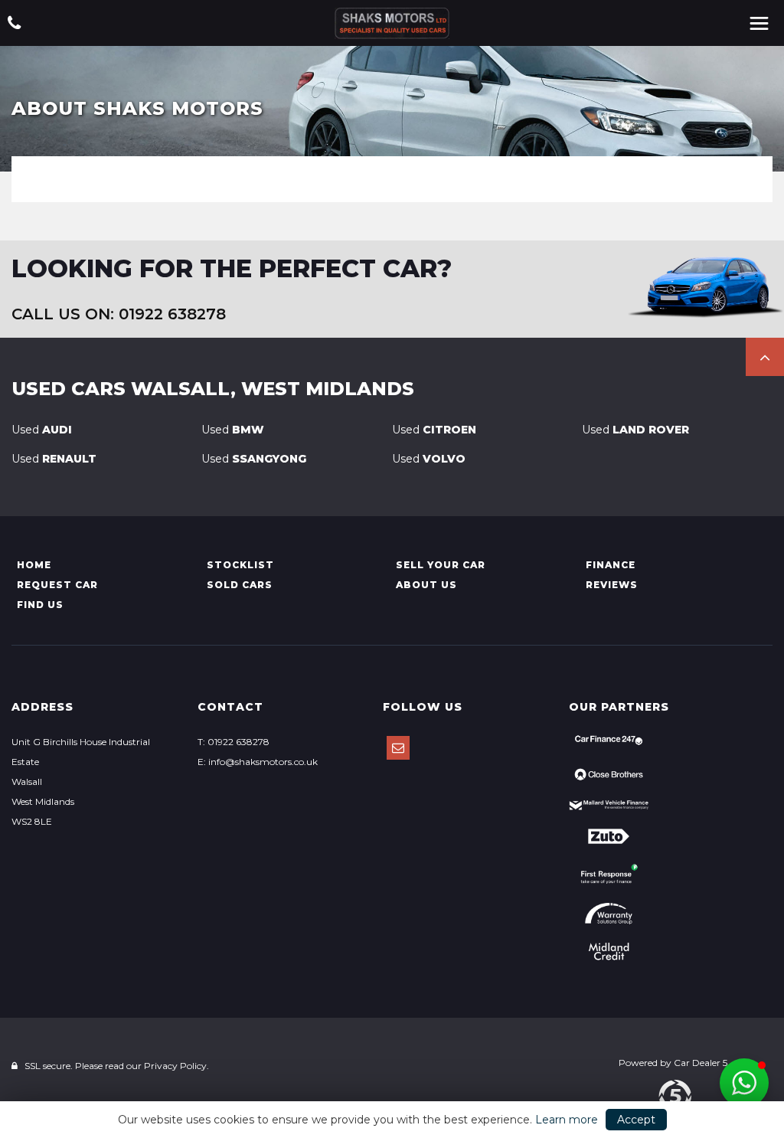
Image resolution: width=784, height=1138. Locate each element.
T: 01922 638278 (234, 741)
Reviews (612, 584)
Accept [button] (636, 1120)
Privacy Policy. (176, 1065)
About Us (426, 584)
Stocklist (240, 565)
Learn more (566, 1120)
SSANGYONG (253, 459)
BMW (232, 430)
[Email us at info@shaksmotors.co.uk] (398, 748)
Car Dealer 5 (700, 1062)
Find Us (40, 604)
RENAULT (53, 459)
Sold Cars (240, 584)
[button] (765, 357)
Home (34, 565)
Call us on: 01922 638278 (118, 314)
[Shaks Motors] (392, 23)
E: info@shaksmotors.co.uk (258, 761)
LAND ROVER (635, 430)
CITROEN (434, 430)
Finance (610, 565)
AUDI (41, 430)
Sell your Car (440, 565)
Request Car (57, 584)
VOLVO (429, 459)
